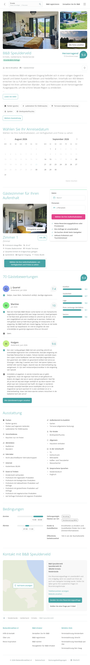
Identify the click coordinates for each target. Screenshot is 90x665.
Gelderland (16, 56)
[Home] (4, 618)
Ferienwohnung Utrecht (71, 637)
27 (21, 169)
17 (5, 164)
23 (36, 164)
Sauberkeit (67, 293)
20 (21, 164)
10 (5, 159)
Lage (64, 300)
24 (5, 169)
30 (36, 169)
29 (31, 169)
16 (36, 159)
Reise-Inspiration (9, 641)
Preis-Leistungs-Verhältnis (73, 307)
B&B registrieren (38, 637)
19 (16, 164)
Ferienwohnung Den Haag (72, 648)
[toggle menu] (84, 4)
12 (16, 159)
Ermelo (6, 56)
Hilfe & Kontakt (9, 633)
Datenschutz (40, 660)
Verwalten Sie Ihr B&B (40, 633)
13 (21, 159)
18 (10, 164)
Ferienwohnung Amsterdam (72, 633)
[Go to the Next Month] (77, 139)
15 (31, 159)
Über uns (6, 637)
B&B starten (37, 641)
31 (5, 175)
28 (26, 169)
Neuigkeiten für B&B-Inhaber (43, 646)
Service (65, 314)
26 (16, 169)
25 (10, 169)
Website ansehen (55, 594)
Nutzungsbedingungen (57, 660)
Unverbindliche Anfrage (12, 60)
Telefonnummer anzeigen (59, 591)
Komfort (66, 287)
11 (10, 159)
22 (31, 164)
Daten (54, 193)
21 (26, 164)
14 (26, 159)
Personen (55, 203)
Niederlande (28, 56)
